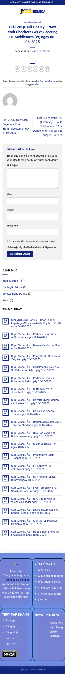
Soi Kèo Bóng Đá (32, 23)
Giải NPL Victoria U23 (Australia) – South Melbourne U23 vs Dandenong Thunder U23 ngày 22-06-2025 (47, 126)
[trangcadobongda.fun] (32, 11)
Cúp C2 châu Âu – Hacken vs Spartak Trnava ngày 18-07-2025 (33, 412)
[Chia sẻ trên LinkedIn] (47, 69)
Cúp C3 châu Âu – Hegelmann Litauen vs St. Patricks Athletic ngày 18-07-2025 (35, 368)
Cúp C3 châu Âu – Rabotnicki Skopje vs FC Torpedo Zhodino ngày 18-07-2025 (36, 423)
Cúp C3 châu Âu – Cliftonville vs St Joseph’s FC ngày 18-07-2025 (31, 390)
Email (10, 210)
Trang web (12, 225)
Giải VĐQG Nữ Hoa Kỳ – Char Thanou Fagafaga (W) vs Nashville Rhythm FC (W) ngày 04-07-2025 (36, 323)
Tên (9, 194)
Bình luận (12, 165)
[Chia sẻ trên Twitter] (29, 69)
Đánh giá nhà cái (12, 287)
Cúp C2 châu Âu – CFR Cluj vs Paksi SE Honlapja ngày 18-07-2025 (34, 522)
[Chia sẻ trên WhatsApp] (17, 69)
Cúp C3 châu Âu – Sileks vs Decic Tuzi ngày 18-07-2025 (33, 445)
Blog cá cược (10, 280)
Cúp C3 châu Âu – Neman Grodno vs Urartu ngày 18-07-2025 (36, 347)
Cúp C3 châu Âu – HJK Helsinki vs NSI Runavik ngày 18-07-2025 (33, 478)
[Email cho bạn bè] (35, 69)
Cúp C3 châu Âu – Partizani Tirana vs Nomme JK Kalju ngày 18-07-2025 (33, 380)
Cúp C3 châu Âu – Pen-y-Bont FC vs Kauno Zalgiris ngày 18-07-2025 (36, 358)
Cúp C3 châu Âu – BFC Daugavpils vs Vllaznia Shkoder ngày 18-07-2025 (33, 500)
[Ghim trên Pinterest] (41, 69)
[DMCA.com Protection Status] (9, 653)
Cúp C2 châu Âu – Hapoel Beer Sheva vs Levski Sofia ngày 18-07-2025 (35, 533)
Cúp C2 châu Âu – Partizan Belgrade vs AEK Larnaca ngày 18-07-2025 (34, 336)
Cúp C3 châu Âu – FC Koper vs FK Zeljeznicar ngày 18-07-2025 (31, 467)
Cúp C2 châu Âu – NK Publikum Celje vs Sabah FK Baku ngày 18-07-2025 (34, 511)
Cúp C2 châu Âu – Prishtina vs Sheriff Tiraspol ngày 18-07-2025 (33, 456)
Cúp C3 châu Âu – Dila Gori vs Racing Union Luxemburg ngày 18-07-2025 (33, 434)
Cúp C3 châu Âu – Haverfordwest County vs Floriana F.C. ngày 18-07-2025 (35, 401)
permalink (35, 84)
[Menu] (4, 11)
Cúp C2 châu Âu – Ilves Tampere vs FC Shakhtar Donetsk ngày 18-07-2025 (34, 489)
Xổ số (5, 300)
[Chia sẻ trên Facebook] (23, 69)
